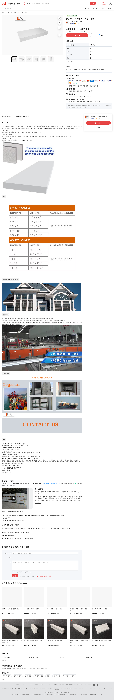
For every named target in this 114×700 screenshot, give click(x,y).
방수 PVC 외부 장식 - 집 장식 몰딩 (10, 609)
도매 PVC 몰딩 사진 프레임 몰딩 (55, 640)
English (7, 688)
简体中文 (14, 688)
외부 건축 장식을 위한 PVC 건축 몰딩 (33, 640)
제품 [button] (27, 3)
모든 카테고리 (7, 8)
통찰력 (80, 684)
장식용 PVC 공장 (39, 676)
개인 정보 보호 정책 (38, 684)
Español (37, 688)
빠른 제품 (61, 684)
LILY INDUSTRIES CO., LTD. (77, 21)
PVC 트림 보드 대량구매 (69, 676)
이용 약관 (89, 694)
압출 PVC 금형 (88, 657)
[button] (88, 3)
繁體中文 (20, 688)
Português (49, 688)
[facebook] (94, 684)
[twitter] (97, 684)
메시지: (9, 562)
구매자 (85, 8)
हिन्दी (87, 688)
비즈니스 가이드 (87, 684)
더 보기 (4, 679)
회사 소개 (18, 684)
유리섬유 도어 (33, 657)
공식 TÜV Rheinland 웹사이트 (52, 483)
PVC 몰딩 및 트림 (6, 657)
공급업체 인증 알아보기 (71, 684)
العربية (75, 688)
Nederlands (81, 688)
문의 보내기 (77, 35)
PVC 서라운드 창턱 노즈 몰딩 (54, 609)
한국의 (70, 688)
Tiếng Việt (104, 688)
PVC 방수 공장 (6, 676)
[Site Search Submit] (93, 3)
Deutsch (43, 688)
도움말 (95, 8)
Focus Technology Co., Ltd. (59, 692)
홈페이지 (4, 12)
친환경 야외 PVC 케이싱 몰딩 (99, 609)
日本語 (25, 688)
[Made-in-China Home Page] (11, 3)
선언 (23, 684)
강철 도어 (4, 660)
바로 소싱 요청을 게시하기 (44, 576)
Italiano (56, 688)
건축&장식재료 (12, 12)
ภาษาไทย (92, 688)
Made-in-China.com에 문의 (51, 684)
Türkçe (98, 688)
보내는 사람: (8, 553)
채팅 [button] (102, 35)
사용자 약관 (29, 684)
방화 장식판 (57, 676)
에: (10, 557)
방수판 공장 (28, 676)
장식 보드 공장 (17, 676)
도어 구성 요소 (61, 657)
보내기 (15, 576)
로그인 (110, 4)
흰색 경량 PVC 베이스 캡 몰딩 (31, 609)
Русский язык (63, 688)
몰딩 (26, 12)
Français (31, 688)
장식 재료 (20, 12)
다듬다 (48, 676)
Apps (102, 8)
